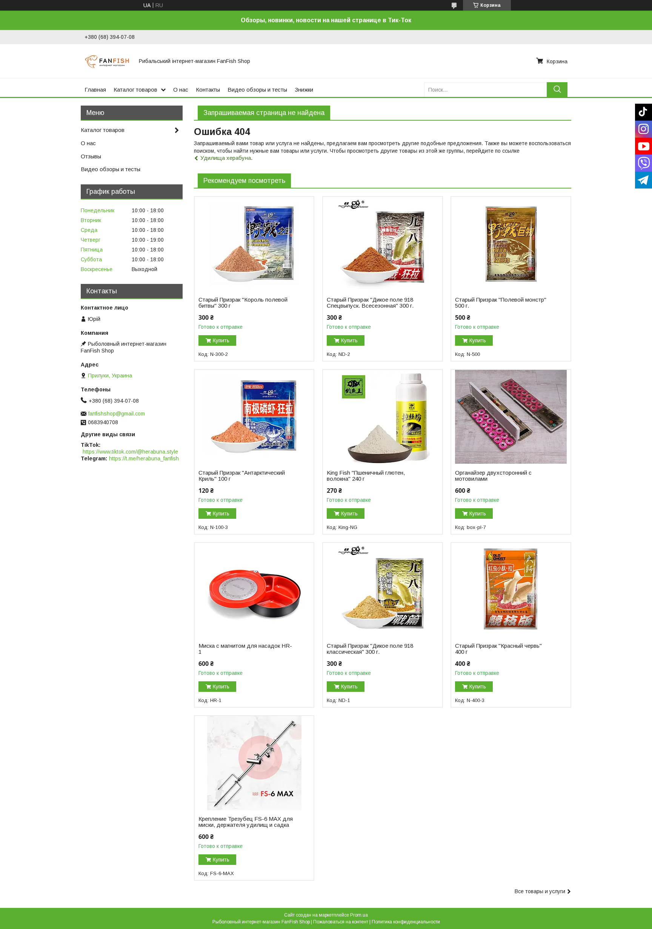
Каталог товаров (135, 89)
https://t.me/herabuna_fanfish (144, 458)
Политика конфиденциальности (406, 921)
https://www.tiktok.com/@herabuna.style (130, 452)
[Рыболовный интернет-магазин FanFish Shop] (107, 61)
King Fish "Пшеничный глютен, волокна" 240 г (366, 476)
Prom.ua (359, 915)
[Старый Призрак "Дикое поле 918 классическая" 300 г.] (382, 590)
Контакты (208, 89)
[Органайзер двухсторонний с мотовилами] (510, 417)
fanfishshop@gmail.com (116, 414)
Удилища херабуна (225, 158)
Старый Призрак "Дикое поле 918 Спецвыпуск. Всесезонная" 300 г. (370, 303)
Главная (95, 89)
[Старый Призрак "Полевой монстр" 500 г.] (510, 244)
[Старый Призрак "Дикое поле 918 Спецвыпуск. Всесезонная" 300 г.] (382, 244)
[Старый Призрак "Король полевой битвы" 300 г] (254, 244)
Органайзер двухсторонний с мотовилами (493, 476)
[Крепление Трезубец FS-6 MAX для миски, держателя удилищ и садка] (254, 763)
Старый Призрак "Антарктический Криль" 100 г (241, 476)
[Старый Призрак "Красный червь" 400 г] (510, 590)
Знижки (304, 89)
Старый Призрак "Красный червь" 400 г (498, 649)
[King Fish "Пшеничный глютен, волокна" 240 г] (382, 417)
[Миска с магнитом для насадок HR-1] (254, 590)
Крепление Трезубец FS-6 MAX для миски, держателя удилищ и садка (245, 822)
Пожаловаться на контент (340, 921)
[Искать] (557, 89)
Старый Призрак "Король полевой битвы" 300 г (243, 303)
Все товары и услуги (540, 891)
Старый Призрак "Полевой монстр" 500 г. (500, 303)
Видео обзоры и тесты (257, 89)
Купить (221, 340)
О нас (180, 89)
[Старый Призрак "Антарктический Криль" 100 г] (254, 417)
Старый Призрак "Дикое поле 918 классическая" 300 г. (370, 649)
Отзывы (91, 156)
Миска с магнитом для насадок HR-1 (245, 649)
